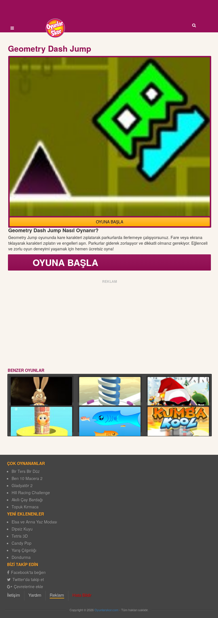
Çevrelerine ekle (28, 586)
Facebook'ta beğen (28, 572)
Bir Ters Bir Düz (26, 471)
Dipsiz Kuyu (22, 529)
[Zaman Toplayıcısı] (41, 400)
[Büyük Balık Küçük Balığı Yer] (110, 431)
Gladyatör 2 (22, 485)
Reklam (57, 595)
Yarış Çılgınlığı (24, 550)
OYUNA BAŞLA (109, 222)
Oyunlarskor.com (106, 609)
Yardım (34, 595)
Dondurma (21, 557)
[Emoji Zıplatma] (41, 431)
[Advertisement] (109, 324)
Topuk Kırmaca (25, 507)
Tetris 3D (20, 536)
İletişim (13, 595)
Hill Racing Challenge (31, 492)
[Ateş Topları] (110, 401)
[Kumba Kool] (178, 433)
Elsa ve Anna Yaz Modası (34, 522)
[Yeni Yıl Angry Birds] (178, 400)
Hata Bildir (81, 595)
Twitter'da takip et (28, 579)
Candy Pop (22, 543)
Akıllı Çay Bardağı (27, 499)
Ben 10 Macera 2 (27, 478)
